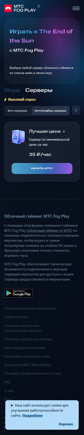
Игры (12, 90)
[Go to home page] (36, 8)
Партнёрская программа (24, 348)
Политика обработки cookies (28, 339)
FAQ (7, 382)
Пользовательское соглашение (30, 308)
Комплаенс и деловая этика (27, 356)
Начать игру (42, 168)
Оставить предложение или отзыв (32, 373)
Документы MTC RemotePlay (27, 365)
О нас (9, 390)
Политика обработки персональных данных (23, 328)
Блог (8, 399)
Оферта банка (16, 317)
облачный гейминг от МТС (49, 230)
